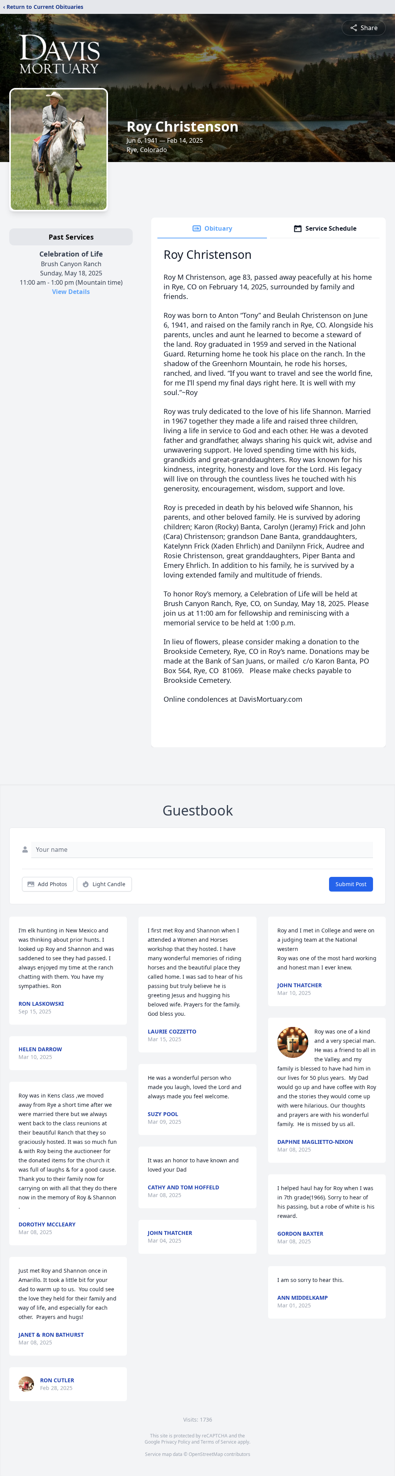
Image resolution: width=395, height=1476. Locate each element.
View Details (71, 291)
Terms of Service (218, 1442)
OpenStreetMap (206, 1454)
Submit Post (351, 884)
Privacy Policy (175, 1442)
